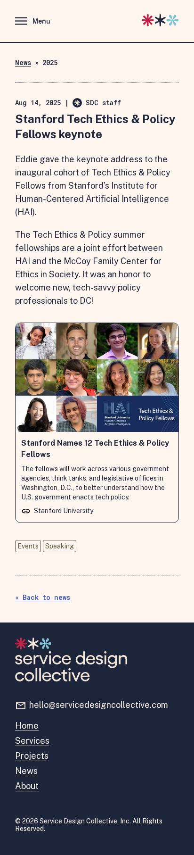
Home (27, 725)
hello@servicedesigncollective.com (98, 705)
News (23, 62)
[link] (97, 423)
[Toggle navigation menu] (30, 23)
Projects (31, 756)
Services (32, 741)
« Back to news (42, 597)
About (27, 786)
